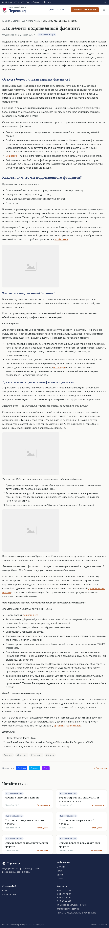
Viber (46, 768)
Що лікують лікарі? (31, 20)
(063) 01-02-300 (64, 900)
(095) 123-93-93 (64, 897)
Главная (6, 20)
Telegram (34, 768)
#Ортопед (22, 755)
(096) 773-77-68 (56, 9)
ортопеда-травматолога (67, 725)
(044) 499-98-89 (64, 894)
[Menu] (104, 9)
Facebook (22, 768)
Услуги (60, 870)
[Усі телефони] (66, 9)
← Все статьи (100, 768)
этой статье (61, 239)
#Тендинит (36, 755)
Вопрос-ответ (9, 894)
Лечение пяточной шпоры (22, 797)
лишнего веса (30, 615)
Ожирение (12, 155)
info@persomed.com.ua (41, 2)
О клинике (62, 866)
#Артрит (8, 755)
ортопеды (59, 367)
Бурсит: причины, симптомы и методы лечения (79, 799)
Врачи (60, 874)
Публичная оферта (99, 924)
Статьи (16, 20)
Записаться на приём (85, 9)
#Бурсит (50, 755)
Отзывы (60, 878)
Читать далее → (43, 805)
